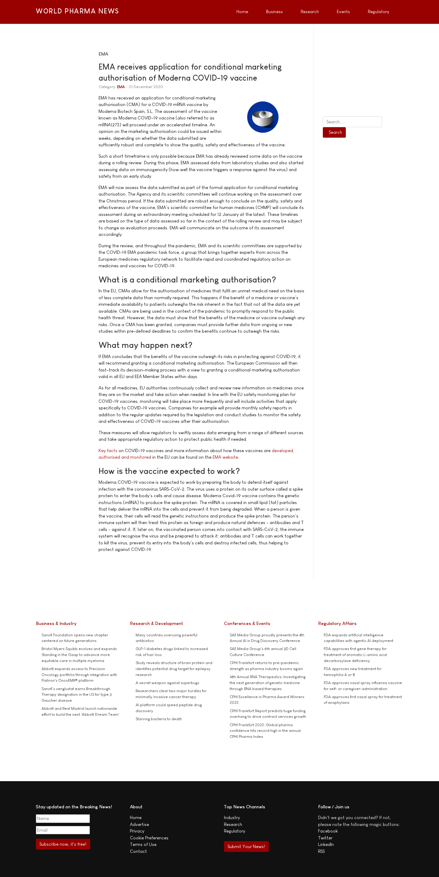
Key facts (108, 450)
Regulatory (234, 830)
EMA (121, 87)
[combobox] (352, 121)
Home (136, 817)
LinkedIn (326, 844)
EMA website (225, 457)
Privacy (137, 830)
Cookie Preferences (149, 837)
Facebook (328, 830)
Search (335, 132)
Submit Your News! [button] (246, 846)
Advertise (139, 824)
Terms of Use (143, 844)
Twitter (325, 837)
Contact (138, 851)
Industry (232, 817)
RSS (321, 851)
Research (233, 824)
